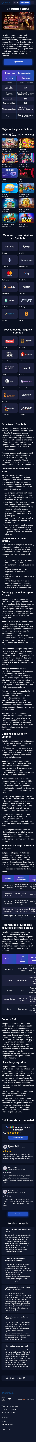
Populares (5, 134)
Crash (22, 134)
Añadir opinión (18, 1137)
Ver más (18, 1214)
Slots (30, 134)
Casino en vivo (14, 134)
